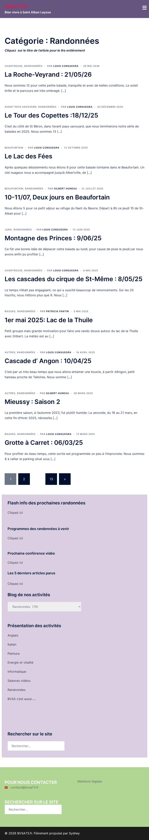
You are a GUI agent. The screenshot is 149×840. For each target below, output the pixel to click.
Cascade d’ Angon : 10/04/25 (48, 361)
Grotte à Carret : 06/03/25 (44, 442)
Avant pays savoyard (20, 106)
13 (51, 479)
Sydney (74, 833)
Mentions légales (89, 781)
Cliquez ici (15, 512)
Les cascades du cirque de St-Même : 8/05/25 (73, 279)
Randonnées (33, 65)
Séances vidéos (19, 681)
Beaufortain (14, 147)
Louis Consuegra (66, 65)
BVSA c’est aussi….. (22, 699)
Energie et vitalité (20, 662)
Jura (8, 229)
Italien (12, 644)
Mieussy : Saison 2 (32, 401)
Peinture (14, 653)
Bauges (10, 311)
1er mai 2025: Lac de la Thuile (49, 320)
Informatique (17, 671)
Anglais (13, 635)
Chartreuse (14, 65)
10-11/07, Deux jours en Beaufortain (57, 197)
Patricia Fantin (57, 311)
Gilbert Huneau (65, 188)
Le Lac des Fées (28, 156)
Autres (10, 352)
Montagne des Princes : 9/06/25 (53, 238)
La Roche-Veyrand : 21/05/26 (48, 74)
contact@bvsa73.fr (25, 787)
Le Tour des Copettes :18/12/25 (51, 115)
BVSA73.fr (16, 6)
